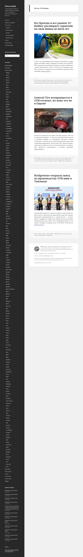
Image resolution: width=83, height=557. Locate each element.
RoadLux (8, 362)
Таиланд (36, 235)
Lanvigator (8, 252)
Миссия (57, 253)
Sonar (7, 389)
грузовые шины (46, 81)
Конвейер (7, 68)
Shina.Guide (43, 262)
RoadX (7, 364)
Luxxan (7, 264)
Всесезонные (9, 30)
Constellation (9, 128)
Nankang (8, 301)
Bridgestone (9, 116)
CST (7, 141)
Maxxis (7, 282)
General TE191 (54, 159)
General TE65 (68, 159)
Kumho (7, 247)
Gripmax (8, 199)
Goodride (8, 194)
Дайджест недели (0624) (11, 502)
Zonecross (8, 464)
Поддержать (51, 253)
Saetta (7, 374)
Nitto (7, 308)
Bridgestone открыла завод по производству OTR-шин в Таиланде (53, 178)
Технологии (8, 478)
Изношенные (9, 37)
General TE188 (47, 159)
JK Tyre (7, 230)
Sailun (7, 376)
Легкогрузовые (10, 35)
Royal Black (8, 371)
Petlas (7, 335)
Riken (7, 357)
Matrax (7, 274)
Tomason (8, 415)
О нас (35, 253)
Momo (7, 296)
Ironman (8, 223)
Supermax (8, 403)
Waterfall (8, 449)
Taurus (7, 405)
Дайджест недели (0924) (11, 490)
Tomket (7, 418)
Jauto (7, 226)
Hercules (8, 209)
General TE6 (61, 159)
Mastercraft (9, 269)
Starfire (7, 391)
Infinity (7, 216)
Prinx (7, 352)
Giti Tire (8, 189)
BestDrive (8, 109)
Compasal (8, 126)
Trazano (8, 427)
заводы (70, 233)
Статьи (7, 40)
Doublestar (8, 155)
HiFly (7, 211)
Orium (7, 318)
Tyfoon (7, 435)
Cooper (7, 133)
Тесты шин (8, 25)
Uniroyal (8, 437)
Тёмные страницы (10, 22)
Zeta (7, 461)
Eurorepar (8, 165)
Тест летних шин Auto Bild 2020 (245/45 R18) (11, 550)
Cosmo (7, 136)
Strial (7, 396)
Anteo (7, 85)
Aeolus (7, 75)
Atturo (7, 94)
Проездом (7, 469)
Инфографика (8, 65)
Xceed (7, 454)
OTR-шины (43, 161)
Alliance (8, 77)
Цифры (7, 481)
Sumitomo (8, 398)
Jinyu (7, 228)
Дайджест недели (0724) (11, 498)
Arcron (7, 89)
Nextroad (8, 306)
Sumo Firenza (9, 401)
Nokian (7, 311)
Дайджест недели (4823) (11, 539)
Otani (7, 323)
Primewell (8, 350)
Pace (7, 325)
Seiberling (8, 384)
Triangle (8, 432)
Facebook (41, 256)
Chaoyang (8, 121)
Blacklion (8, 114)
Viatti (7, 440)
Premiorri (8, 345)
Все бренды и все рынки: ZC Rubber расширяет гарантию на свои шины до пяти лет (53, 26)
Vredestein (8, 444)
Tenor (7, 408)
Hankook (8, 206)
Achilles (7, 72)
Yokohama (8, 457)
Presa (7, 347)
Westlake (8, 452)
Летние (8, 32)
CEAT (7, 119)
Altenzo (7, 80)
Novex (7, 316)
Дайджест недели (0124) (11, 526)
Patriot (7, 330)
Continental (8, 131)
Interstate (8, 218)
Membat (8, 284)
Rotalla (7, 367)
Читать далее (46, 71)
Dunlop (7, 158)
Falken (7, 174)
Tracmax (8, 425)
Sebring (8, 381)
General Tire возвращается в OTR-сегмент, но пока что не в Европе (53, 100)
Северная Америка (49, 83)
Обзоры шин (8, 42)
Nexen (7, 303)
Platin (7, 340)
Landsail (8, 250)
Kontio (7, 243)
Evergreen (8, 170)
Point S (7, 342)
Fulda (7, 182)
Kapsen (7, 233)
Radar (7, 354)
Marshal (8, 267)
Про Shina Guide (9, 45)
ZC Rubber (39, 81)
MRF (7, 299)
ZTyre (7, 466)
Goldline (8, 192)
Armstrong (8, 92)
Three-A (8, 410)
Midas (7, 291)
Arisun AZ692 (66, 80)
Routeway (8, 369)
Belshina (8, 104)
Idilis (7, 213)
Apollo (7, 87)
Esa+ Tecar (8, 162)
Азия (47, 161)
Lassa (7, 257)
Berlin (7, 106)
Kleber (7, 240)
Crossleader (9, 138)
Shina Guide (10, 6)
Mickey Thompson (10, 289)
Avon (7, 99)
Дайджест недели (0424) (11, 516)
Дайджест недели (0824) (11, 494)
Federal (7, 177)
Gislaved (8, 187)
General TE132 (40, 159)
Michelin (8, 286)
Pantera (8, 328)
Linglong (8, 262)
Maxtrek (8, 279)
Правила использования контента (55, 260)
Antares (8, 82)
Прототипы (8, 471)
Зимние (8, 27)
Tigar (7, 413)
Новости (7, 20)
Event (7, 167)
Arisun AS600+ (59, 80)
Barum (7, 102)
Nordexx (8, 313)
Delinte (7, 150)
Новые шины (8, 70)
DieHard (8, 153)
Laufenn (8, 260)
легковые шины (54, 81)
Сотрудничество (42, 253)
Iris (7, 221)
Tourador (8, 420)
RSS (52, 256)
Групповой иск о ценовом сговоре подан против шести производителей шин (12, 507)
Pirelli (7, 337)
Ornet (7, 320)
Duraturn (8, 160)
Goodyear (8, 196)
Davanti (8, 143)
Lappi (7, 255)
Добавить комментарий (62, 83)
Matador (8, 272)
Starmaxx (8, 393)
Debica (7, 148)
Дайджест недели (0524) (11, 513)
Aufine (7, 97)
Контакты (63, 253)
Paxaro (7, 333)
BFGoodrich (8, 111)
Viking (7, 442)
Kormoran (8, 245)
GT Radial (8, 204)
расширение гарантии (39, 83)
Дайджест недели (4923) (11, 535)
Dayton (7, 145)
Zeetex (7, 459)
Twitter (36, 256)
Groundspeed (9, 201)
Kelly (7, 235)
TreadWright (9, 430)
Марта (44, 80)
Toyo (7, 423)
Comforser (8, 123)
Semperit (8, 386)
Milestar (8, 294)
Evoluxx (8, 172)
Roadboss (8, 359)
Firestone (8, 179)
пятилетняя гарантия (63, 81)
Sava (7, 379)
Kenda (7, 238)
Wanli (7, 447)
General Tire (9, 184)
